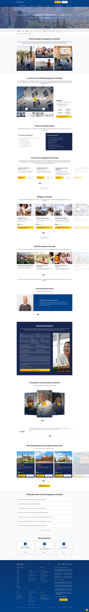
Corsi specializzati (31, 580)
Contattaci (65, 2)
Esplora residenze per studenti (63, 227)
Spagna (25, 33)
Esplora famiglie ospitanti (25, 227)
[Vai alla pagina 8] (51, 314)
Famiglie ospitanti (19, 594)
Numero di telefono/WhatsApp (33, 340)
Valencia (18, 585)
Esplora (29, 177)
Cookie (59, 607)
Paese (21, 339)
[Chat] (87, 610)
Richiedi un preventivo (35, 370)
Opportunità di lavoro (31, 600)
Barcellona (18, 572)
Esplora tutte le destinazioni (44, 485)
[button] (44, 499)
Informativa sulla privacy (53, 607)
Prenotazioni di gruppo (58, 5)
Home (18, 33)
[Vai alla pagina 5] (37, 109)
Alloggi (48, 5)
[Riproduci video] (35, 99)
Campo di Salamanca (43, 579)
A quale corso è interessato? (40, 345)
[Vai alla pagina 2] (44, 24)
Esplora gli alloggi (44, 237)
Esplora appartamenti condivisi (44, 227)
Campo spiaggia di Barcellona (44, 571)
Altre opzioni (18, 598)
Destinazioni (21, 33)
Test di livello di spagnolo (32, 604)
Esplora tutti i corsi (44, 188)
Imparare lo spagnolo (22, 5)
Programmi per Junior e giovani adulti (34, 571)
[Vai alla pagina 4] (36, 109)
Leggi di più (25, 552)
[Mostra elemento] (21, 114)
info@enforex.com (44, 597)
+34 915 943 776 (44, 594)
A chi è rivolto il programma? (40, 350)
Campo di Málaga (42, 578)
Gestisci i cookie (70, 607)
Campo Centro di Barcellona (44, 572)
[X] (61, 564)
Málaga (18, 578)
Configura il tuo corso (64, 116)
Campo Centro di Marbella (44, 575)
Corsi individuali (31, 572)
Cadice (18, 575)
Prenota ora (58, 2)
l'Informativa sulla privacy (63, 596)
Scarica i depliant (63, 599)
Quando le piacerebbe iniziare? (25, 350)
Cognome (37, 334)
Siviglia (18, 582)
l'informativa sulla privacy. (29, 366)
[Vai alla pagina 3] (46, 24)
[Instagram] (66, 564)
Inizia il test (64, 552)
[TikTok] (71, 564)
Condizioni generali (63, 607)
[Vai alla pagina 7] (41, 109)
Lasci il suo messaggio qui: (24, 354)
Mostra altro (48, 530)
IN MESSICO (18, 586)
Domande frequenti (31, 601)
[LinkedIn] (69, 564)
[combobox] (71, 2)
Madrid (18, 571)
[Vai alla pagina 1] (42, 24)
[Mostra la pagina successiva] (43, 109)
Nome (21, 334)
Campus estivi (40, 5)
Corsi (32, 5)
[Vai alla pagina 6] (39, 109)
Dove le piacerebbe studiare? (25, 345)
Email (41, 339)
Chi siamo (68, 5)
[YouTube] (64, 564)
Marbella (18, 579)
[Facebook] (58, 564)
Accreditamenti (31, 597)
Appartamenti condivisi (20, 597)
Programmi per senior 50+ (32, 577)
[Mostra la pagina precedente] (26, 109)
